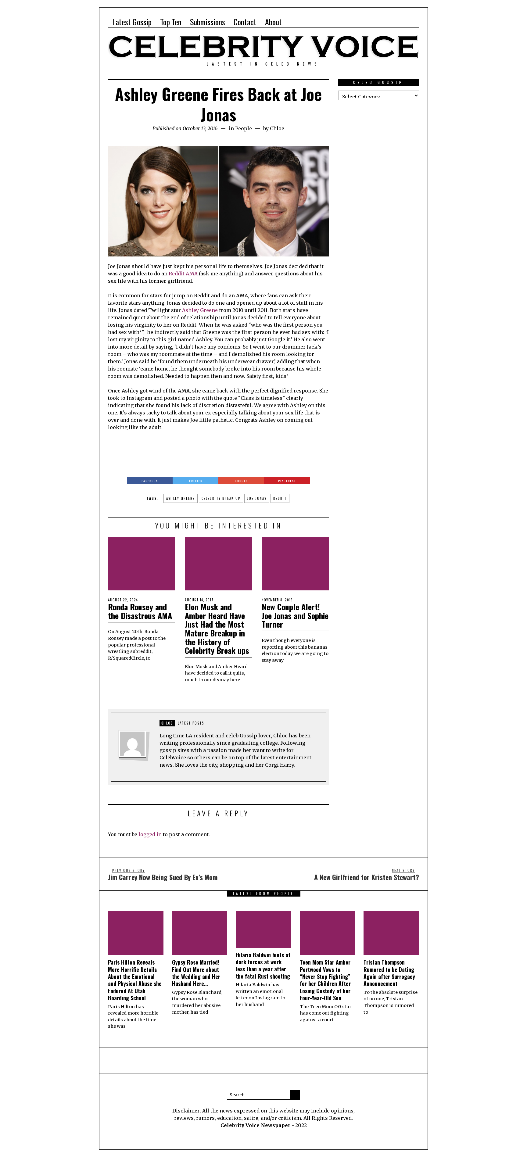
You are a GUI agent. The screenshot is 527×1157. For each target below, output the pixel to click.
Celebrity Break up (221, 498)
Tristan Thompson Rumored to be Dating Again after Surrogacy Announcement (389, 972)
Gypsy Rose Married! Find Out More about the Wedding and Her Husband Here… (196, 972)
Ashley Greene (200, 310)
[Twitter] (383, 22)
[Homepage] (393, 22)
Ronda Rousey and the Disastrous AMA (140, 611)
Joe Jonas (257, 498)
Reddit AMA (183, 273)
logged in (150, 834)
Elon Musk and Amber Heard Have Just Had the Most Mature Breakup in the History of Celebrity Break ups (217, 628)
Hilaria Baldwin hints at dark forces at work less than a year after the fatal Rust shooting (263, 965)
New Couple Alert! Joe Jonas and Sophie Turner (295, 615)
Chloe (277, 128)
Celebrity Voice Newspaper (255, 1125)
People (243, 128)
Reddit (280, 498)
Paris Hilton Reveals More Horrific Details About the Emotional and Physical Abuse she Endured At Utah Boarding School (135, 980)
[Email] (403, 22)
